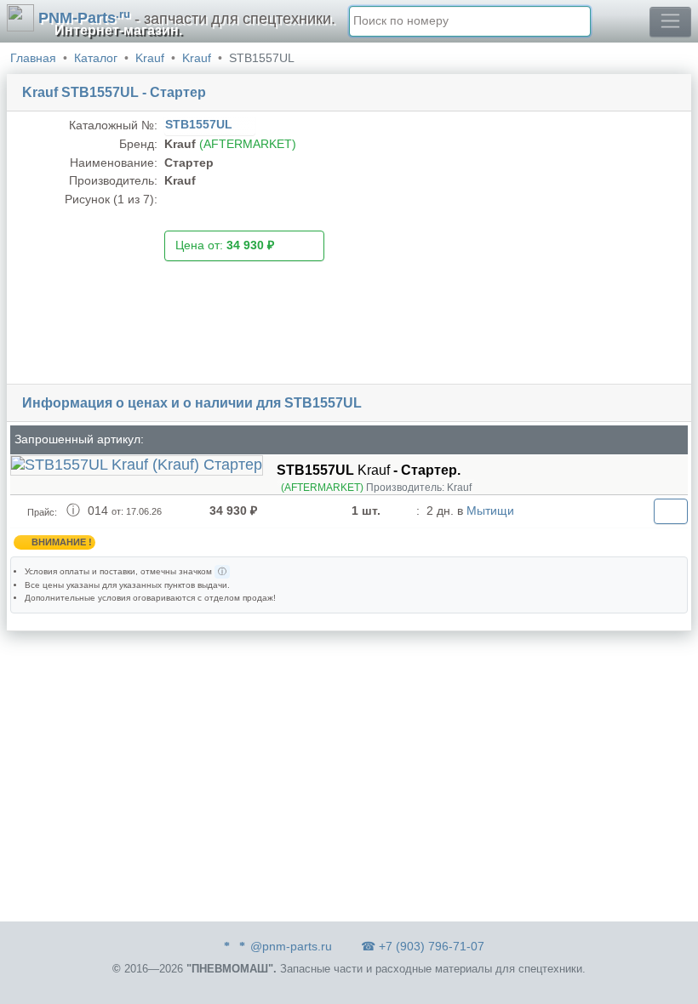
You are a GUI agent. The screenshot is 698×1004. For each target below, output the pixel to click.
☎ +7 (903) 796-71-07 (422, 946)
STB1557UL (200, 124)
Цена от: (224, 245)
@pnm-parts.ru (291, 946)
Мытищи (490, 510)
